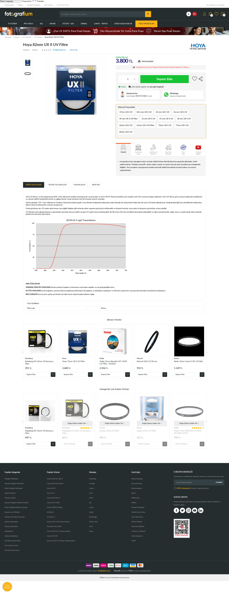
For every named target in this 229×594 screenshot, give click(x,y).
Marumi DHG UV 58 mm (147, 361)
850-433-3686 (141, 96)
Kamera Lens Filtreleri (12, 512)
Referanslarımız (136, 488)
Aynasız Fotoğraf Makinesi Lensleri (16, 502)
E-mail (149, 96)
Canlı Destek (130, 96)
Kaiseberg (29, 358)
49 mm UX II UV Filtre (128, 119)
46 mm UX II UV (180, 112)
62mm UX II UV (125, 125)
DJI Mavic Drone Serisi (12, 541)
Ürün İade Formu (137, 517)
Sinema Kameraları (11, 526)
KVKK (133, 541)
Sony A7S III (51, 488)
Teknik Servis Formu (138, 512)
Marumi (140, 358)
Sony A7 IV (51, 493)
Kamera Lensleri (10, 498)
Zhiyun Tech (93, 521)
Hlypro (139, 428)
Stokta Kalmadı (69, 444)
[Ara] (148, 14)
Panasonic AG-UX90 (54, 526)
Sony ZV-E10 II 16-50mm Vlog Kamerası (61, 541)
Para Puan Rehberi (137, 526)
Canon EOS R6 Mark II (55, 479)
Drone (53, 24)
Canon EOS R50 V (53, 498)
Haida (102, 358)
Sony (91, 493)
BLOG (133, 493)
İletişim (20, 5)
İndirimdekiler (9, 5)
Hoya (64, 358)
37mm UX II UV (125, 112)
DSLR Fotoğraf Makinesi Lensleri (16, 507)
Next (206, 352)
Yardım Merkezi (136, 521)
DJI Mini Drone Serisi (12, 550)
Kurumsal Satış (136, 483)
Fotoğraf (12, 24)
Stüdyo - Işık (68, 24)
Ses (41, 24)
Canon (91, 488)
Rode (91, 531)
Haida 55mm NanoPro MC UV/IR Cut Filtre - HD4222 (113, 363)
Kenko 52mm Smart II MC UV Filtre (188, 361)
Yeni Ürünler (48, 5)
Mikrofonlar (9, 531)
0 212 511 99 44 (63, 5)
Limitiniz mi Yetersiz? (138, 531)
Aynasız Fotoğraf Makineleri (14, 483)
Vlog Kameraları (10, 493)
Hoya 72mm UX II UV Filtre (73, 361)
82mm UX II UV (125, 132)
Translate (40, 1)
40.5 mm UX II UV (144, 112)
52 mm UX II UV (148, 119)
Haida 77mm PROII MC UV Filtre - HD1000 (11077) (188, 432)
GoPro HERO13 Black (54, 507)
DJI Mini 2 (50, 512)
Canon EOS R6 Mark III (55, 483)
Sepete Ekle (164, 79)
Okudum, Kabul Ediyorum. (193, 488)
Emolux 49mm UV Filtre (109, 431)
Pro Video (28, 24)
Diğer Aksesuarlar (123, 24)
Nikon (91, 498)
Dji (90, 502)
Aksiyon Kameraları (11, 521)
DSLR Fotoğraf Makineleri (14, 488)
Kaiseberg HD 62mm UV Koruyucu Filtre (39, 363)
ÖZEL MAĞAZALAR (146, 24)
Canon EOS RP (52, 536)
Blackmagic (93, 517)
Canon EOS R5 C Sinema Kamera (58, 531)
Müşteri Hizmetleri (33, 5)
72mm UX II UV (164, 125)
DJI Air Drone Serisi (11, 545)
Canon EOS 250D (53, 502)
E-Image (92, 483)
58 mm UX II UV (184, 119)
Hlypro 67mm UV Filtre (146, 431)
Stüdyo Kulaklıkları (11, 536)
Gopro (91, 507)
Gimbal (84, 24)
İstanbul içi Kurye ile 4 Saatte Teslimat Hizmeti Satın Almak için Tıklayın (162, 67)
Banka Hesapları (137, 479)
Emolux (102, 428)
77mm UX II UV (182, 125)
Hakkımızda (135, 498)
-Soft (101, 577)
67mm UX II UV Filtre (145, 125)
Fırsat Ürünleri (7, 587)
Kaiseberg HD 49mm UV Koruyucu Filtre (76, 432)
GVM (91, 526)
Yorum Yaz (73, 50)
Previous (23, 352)
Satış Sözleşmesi (137, 536)
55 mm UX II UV (166, 119)
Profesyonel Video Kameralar (15, 517)
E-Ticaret (107, 577)
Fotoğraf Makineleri (11, 479)
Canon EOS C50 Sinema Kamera (58, 521)
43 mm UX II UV (162, 112)
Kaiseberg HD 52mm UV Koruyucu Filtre (39, 432)
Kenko (176, 358)
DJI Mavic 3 (51, 517)
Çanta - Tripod (101, 24)
